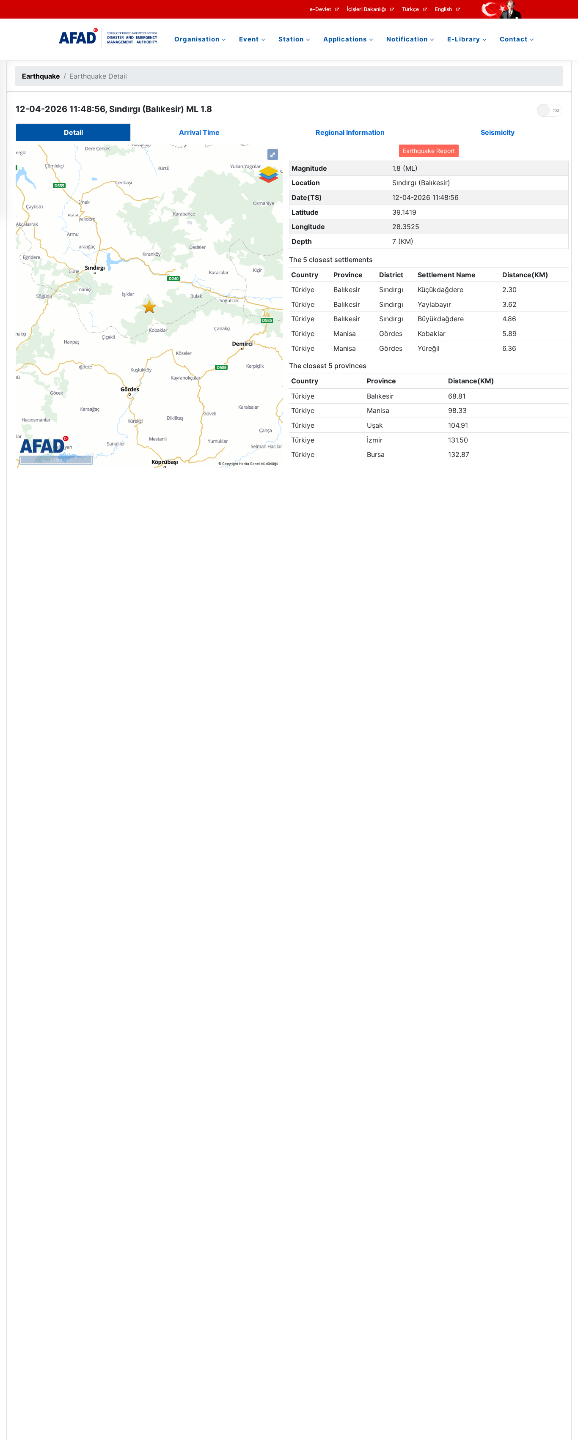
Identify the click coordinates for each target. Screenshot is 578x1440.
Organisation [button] (197, 39)
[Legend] (268, 174)
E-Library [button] (463, 39)
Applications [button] (345, 39)
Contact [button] (514, 39)
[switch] (549, 110)
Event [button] (249, 39)
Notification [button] (407, 39)
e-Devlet (320, 9)
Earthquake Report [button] (429, 150)
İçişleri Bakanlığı (366, 9)
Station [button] (291, 39)
